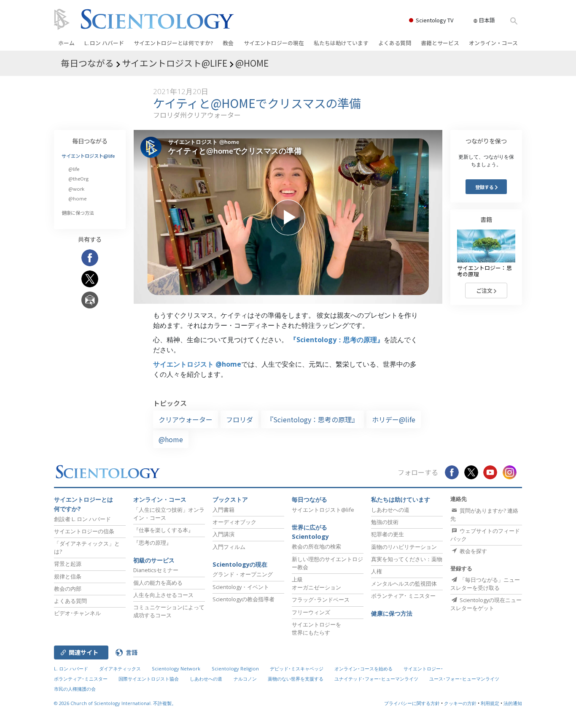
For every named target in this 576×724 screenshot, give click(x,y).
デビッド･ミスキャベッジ (296, 668)
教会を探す (472, 551)
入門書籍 (223, 509)
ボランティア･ (403, 596)
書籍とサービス (440, 43)
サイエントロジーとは (173, 43)
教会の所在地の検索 (316, 546)
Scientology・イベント (241, 587)
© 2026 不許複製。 (115, 703)
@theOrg (78, 178)
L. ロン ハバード (104, 43)
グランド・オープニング (243, 574)
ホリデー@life (393, 419)
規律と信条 (67, 576)
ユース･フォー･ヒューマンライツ (464, 678)
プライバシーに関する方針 (412, 703)
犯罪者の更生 (387, 534)
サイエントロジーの (274, 43)
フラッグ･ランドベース (321, 599)
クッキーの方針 (460, 703)
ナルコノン (245, 678)
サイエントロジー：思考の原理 (484, 271)
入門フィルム (229, 547)
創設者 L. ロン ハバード (82, 519)
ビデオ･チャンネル (77, 613)
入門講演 (223, 534)
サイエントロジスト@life (88, 155)
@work (76, 188)
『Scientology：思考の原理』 (337, 339)
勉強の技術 (384, 522)
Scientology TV (434, 20)
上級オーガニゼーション (316, 583)
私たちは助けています (341, 43)
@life (73, 168)
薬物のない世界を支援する (295, 678)
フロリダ (239, 419)
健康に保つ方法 (78, 212)
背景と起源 (67, 563)
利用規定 (490, 703)
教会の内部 (67, 588)
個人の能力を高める (158, 582)
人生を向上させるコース (163, 595)
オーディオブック (234, 522)
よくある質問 (394, 43)
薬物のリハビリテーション (404, 547)
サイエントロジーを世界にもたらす (316, 628)
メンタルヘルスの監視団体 (404, 583)
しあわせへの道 (390, 509)
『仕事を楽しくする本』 (163, 530)
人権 (376, 571)
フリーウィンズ (311, 612)
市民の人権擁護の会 (75, 689)
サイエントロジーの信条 (84, 531)
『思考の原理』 (152, 542)
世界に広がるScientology (310, 531)
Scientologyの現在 (240, 564)
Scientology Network (176, 668)
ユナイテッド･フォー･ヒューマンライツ (376, 678)
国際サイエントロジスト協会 (148, 678)
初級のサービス (154, 560)
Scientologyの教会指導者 (244, 599)
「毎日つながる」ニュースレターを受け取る (485, 584)
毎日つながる (90, 140)
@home (171, 439)
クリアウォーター (186, 419)
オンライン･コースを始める (363, 668)
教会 (228, 43)
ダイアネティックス (120, 668)
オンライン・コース (493, 43)
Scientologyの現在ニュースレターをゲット (486, 604)
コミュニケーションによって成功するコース (169, 611)
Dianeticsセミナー (155, 570)
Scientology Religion (235, 668)
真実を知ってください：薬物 (406, 559)
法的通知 (512, 703)
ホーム (66, 43)
